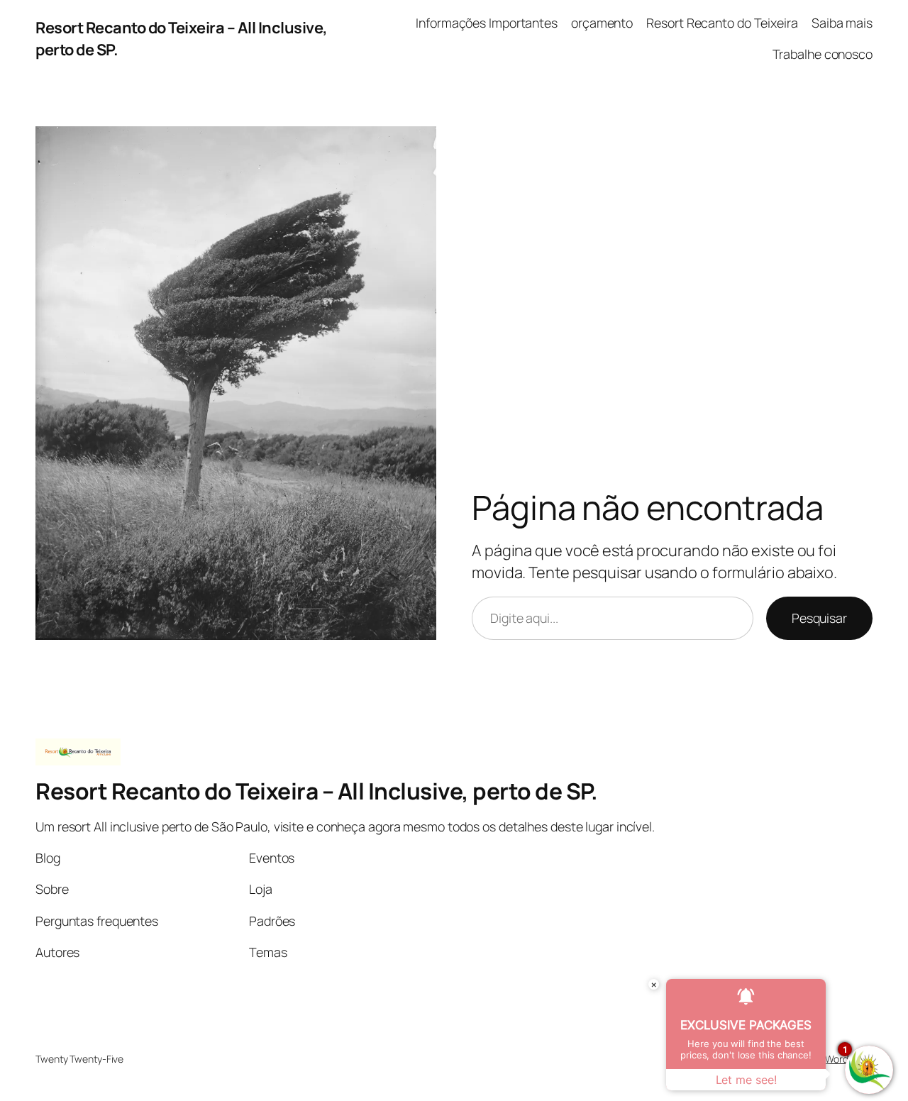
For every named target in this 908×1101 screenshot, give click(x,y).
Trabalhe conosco (823, 53)
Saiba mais (842, 22)
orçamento (602, 22)
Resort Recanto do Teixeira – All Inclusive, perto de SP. (316, 791)
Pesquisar (819, 617)
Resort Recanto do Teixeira (721, 22)
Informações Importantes (487, 22)
